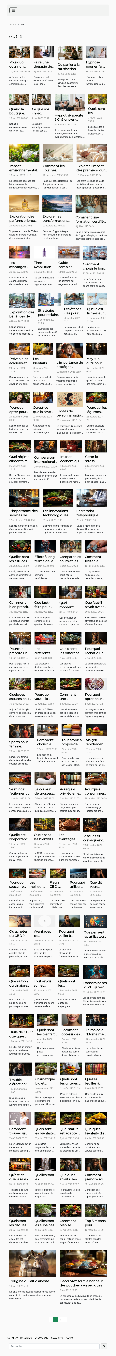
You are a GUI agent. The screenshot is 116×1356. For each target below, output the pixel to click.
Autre (69, 1337)
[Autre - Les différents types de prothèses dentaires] (45, 638)
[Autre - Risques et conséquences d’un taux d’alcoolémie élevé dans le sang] (95, 825)
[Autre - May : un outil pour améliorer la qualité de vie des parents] (96, 348)
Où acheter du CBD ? (18, 933)
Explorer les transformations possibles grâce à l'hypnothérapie (56, 222)
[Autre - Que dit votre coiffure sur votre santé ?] (98, 873)
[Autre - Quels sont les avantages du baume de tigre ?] (68, 971)
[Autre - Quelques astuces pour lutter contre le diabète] (20, 684)
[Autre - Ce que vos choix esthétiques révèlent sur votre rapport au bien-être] (41, 99)
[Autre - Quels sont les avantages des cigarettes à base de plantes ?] (97, 99)
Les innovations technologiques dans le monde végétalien (55, 517)
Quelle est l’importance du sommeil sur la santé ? (19, 841)
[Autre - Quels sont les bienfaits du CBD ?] (44, 824)
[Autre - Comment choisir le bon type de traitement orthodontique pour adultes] (95, 253)
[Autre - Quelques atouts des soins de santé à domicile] (70, 1164)
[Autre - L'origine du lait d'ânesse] (32, 1263)
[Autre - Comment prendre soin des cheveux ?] (96, 1164)
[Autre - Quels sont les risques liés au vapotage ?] (20, 1210)
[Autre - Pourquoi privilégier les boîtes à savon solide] (70, 778)
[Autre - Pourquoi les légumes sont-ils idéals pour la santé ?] (96, 397)
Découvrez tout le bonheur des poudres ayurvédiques (81, 1283)
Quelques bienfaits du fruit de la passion (94, 1135)
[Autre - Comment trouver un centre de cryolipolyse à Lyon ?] (20, 1118)
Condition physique (19, 1337)
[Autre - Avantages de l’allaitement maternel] (44, 921)
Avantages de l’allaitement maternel (44, 937)
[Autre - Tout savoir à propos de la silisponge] (72, 729)
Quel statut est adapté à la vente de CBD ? (70, 1135)
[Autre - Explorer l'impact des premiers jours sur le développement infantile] (92, 153)
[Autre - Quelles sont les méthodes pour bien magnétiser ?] (45, 1164)
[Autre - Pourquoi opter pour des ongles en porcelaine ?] (96, 684)
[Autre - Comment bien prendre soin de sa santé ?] (20, 592)
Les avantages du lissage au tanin (69, 841)
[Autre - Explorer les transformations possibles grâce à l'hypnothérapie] (57, 203)
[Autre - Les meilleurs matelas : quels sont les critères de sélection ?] (37, 873)
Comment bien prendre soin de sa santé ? (19, 609)
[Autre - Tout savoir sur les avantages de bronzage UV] (44, 971)
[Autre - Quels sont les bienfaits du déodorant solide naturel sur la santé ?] (47, 1019)
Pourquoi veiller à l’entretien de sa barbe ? (69, 937)
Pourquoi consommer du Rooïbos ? (95, 793)
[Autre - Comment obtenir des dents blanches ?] (72, 1019)
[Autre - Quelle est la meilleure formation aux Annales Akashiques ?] (97, 299)
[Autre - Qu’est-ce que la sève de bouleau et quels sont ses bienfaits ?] (43, 397)
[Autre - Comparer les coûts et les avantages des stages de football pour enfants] (70, 546)
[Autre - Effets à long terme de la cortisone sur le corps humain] (45, 546)
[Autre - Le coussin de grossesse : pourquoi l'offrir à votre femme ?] (45, 778)
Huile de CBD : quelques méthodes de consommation (21, 1038)
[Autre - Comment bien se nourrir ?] (70, 1210)
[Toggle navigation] (13, 10)
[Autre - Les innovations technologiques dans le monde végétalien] (58, 498)
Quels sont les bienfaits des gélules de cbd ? (44, 1135)
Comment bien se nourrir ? (68, 1225)
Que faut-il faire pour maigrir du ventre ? (42, 609)
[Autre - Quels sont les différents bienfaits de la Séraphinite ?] (70, 638)
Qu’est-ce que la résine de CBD (19, 1179)
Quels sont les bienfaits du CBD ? (43, 839)
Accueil (12, 24)
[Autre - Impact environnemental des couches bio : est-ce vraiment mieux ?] (24, 153)
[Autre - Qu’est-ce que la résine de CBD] (20, 1164)
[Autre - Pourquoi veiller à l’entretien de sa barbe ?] (69, 921)
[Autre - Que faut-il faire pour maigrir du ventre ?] (45, 592)
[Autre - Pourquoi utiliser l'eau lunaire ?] (78, 873)
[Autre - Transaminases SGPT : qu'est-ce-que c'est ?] (95, 971)
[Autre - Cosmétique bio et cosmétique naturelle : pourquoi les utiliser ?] (46, 1068)
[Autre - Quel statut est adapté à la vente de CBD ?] (70, 1118)
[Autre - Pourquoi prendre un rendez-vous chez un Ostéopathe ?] (20, 638)
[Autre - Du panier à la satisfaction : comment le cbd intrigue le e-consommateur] (70, 53)
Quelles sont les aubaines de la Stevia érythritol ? (44, 1227)
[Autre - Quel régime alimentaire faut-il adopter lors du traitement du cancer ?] (20, 446)
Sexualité (57, 1337)
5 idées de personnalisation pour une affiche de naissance (70, 417)
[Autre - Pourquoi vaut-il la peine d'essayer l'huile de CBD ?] (45, 684)
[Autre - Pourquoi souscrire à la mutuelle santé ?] (17, 873)
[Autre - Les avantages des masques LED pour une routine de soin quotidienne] (19, 252)
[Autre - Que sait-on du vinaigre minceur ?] (19, 971)
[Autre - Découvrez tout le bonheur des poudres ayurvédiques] (83, 1263)
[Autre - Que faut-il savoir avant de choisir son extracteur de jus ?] (96, 592)
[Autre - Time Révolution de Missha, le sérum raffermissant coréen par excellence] (44, 252)
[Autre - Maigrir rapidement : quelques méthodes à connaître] (96, 729)
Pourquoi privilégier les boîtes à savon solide (70, 795)
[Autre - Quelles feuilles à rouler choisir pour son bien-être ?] (96, 1068)
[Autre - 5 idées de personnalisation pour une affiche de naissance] (70, 399)
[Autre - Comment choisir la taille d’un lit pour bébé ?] (47, 729)
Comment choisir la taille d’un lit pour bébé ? (47, 746)
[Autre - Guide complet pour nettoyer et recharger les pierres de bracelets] (69, 252)
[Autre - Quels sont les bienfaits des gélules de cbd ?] (45, 1118)
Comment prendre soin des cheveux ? (95, 1181)
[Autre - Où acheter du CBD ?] (20, 921)
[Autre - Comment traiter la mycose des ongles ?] (96, 546)
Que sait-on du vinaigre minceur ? (18, 985)
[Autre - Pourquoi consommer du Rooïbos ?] (96, 778)
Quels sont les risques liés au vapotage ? (18, 1227)
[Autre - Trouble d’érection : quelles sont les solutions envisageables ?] (20, 1069)
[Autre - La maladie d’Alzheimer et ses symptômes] (96, 1019)
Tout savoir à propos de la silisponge (72, 744)
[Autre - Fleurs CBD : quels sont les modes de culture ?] (58, 873)
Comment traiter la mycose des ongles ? (94, 563)
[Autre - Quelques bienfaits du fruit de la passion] (96, 1118)
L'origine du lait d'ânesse (29, 1281)
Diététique (41, 1337)
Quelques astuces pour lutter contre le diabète (19, 701)
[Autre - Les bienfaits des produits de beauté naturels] (43, 348)
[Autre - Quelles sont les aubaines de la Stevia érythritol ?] (45, 1210)
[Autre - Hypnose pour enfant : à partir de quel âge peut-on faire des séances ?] (96, 52)
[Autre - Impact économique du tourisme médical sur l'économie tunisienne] (71, 446)
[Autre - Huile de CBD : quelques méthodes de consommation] (21, 1020)
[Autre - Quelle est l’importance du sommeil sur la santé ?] (20, 824)
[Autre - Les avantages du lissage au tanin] (69, 824)
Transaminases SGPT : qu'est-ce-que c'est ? (95, 987)
